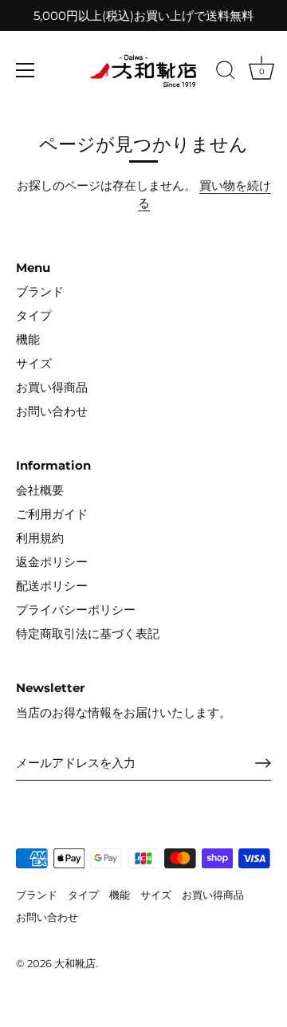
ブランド (40, 291)
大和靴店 (75, 964)
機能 (28, 339)
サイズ (34, 363)
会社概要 (40, 490)
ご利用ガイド (52, 513)
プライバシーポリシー (76, 609)
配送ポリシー (52, 585)
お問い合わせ (52, 411)
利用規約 (40, 537)
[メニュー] (25, 70)
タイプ (34, 315)
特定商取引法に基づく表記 (87, 633)
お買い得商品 (52, 387)
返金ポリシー (52, 561)
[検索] (225, 72)
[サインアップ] (263, 763)
